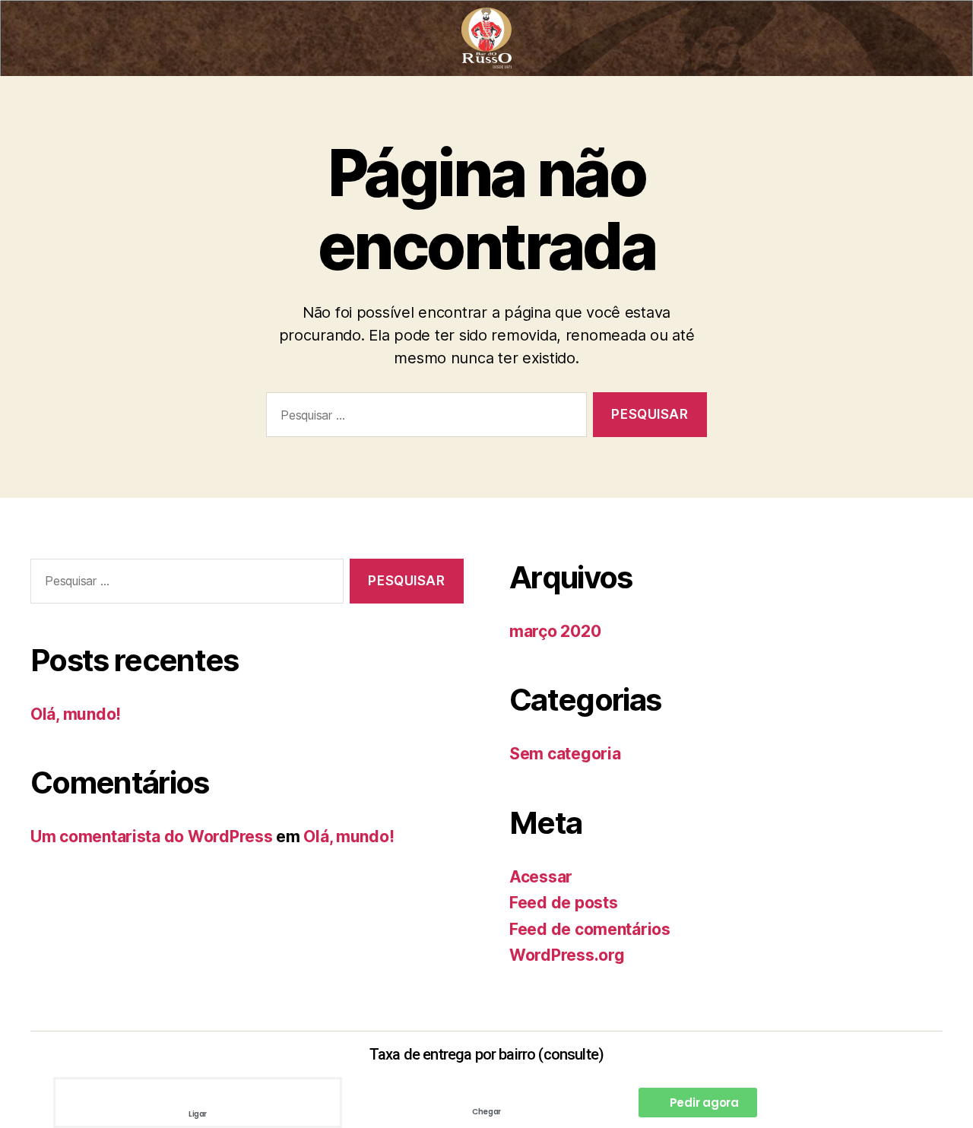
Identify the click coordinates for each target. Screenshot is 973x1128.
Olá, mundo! (75, 714)
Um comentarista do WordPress (151, 836)
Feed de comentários (589, 929)
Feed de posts (563, 902)
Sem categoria (565, 753)
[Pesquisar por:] (423, 417)
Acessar (540, 876)
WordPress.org (567, 955)
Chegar (486, 1111)
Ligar (198, 1114)
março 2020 (555, 631)
